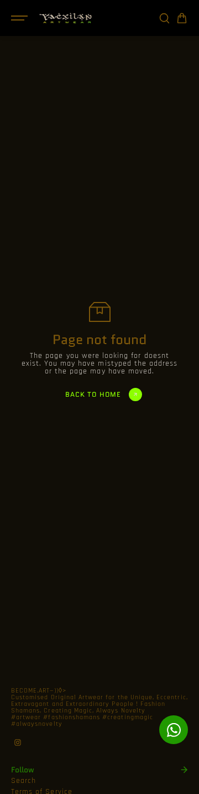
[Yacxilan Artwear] (65, 18)
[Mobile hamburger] (20, 18)
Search (23, 781)
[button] (182, 18)
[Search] (164, 18)
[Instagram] (17, 742)
